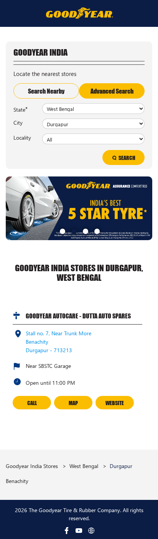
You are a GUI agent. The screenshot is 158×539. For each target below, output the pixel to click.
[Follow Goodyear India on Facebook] (66, 530)
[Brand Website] (91, 530)
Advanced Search (112, 91)
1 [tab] (62, 230)
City (18, 122)
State (20, 109)
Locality (22, 137)
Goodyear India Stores (32, 466)
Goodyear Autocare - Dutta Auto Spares (78, 316)
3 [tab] (85, 230)
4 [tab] (96, 230)
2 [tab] (73, 230)
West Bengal (83, 466)
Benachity (17, 481)
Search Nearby (46, 91)
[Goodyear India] (79, 13)
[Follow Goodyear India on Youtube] (79, 530)
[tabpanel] (79, 208)
